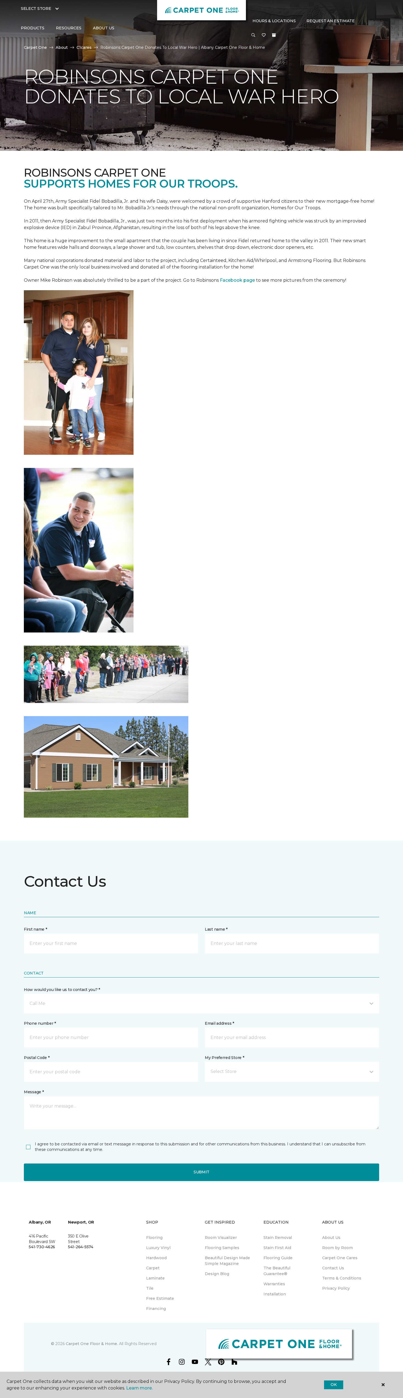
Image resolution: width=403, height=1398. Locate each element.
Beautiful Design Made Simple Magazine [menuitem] (227, 1260)
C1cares (84, 47)
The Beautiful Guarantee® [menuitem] (276, 1271)
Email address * (219, 1023)
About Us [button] (103, 28)
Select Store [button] (36, 8)
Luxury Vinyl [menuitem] (158, 1247)
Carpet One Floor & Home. (92, 1343)
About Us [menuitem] (331, 1237)
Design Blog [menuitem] (217, 1273)
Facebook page (237, 280)
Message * (34, 1092)
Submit (201, 1172)
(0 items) (274, 35)
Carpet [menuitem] (153, 1268)
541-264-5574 (80, 1246)
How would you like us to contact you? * (62, 990)
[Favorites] (264, 35)
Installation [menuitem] (274, 1294)
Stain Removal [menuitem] (277, 1237)
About (62, 47)
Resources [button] (68, 28)
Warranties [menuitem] (274, 1283)
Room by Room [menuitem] (337, 1247)
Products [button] (32, 28)
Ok (333, 1384)
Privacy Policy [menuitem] (336, 1288)
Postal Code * (36, 1058)
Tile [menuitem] (150, 1288)
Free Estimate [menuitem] (160, 1298)
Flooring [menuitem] (154, 1237)
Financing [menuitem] (156, 1308)
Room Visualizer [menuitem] (221, 1237)
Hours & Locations (274, 20)
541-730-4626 (42, 1246)
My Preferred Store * (224, 1058)
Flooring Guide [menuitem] (278, 1257)
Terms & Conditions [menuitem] (341, 1278)
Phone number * (40, 1023)
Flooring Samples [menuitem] (222, 1247)
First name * (35, 929)
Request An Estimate (330, 20)
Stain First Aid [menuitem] (277, 1247)
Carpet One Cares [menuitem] (339, 1257)
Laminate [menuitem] (155, 1278)
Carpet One (35, 47)
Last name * (216, 929)
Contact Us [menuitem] (333, 1268)
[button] (253, 35)
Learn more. (139, 1388)
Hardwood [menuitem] (156, 1257)
